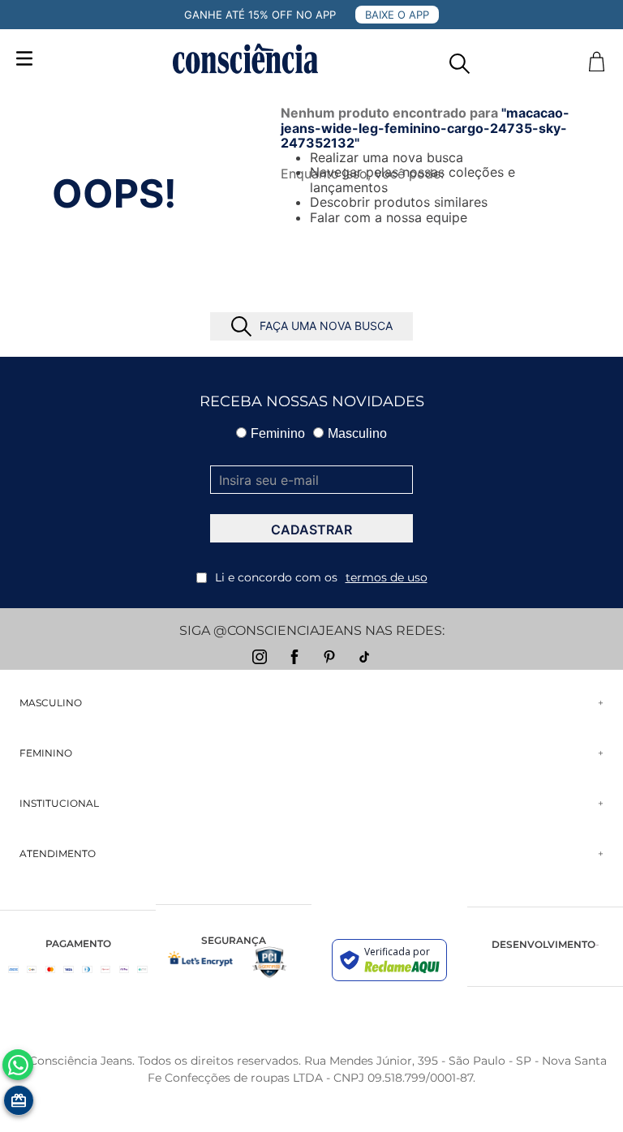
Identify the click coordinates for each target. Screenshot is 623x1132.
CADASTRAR (311, 529)
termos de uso (387, 577)
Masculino (357, 433)
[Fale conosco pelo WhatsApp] (17, 1064)
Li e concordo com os (321, 577)
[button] (459, 59)
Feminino (278, 433)
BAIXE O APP (397, 14)
